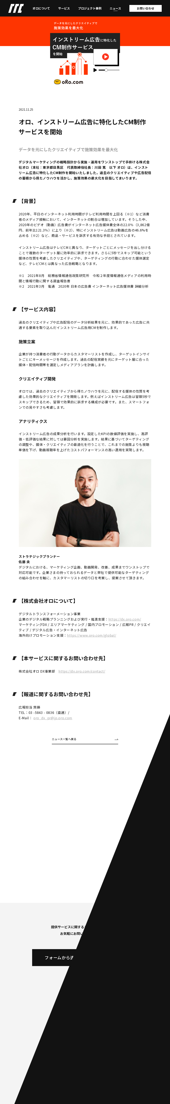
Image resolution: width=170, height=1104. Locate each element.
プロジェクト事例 (89, 8)
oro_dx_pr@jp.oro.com (52, 717)
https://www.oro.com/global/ (91, 635)
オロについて (41, 8)
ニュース (115, 8)
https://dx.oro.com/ (124, 619)
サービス (64, 8)
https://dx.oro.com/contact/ (81, 671)
